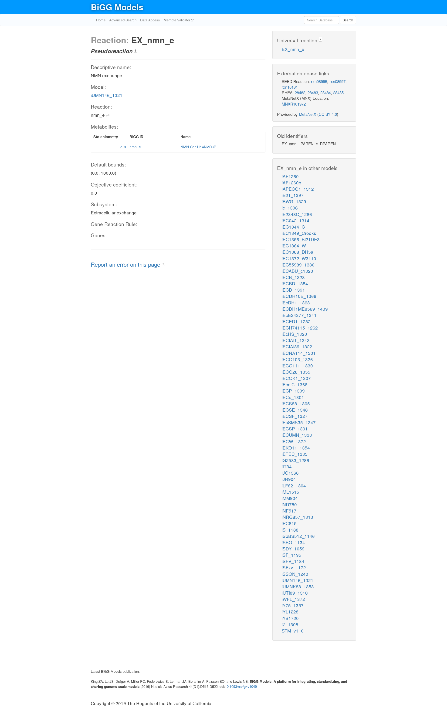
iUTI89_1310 (295, 592)
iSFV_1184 (293, 561)
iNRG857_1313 (297, 517)
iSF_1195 (291, 555)
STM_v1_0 (293, 630)
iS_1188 (290, 529)
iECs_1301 (293, 397)
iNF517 (289, 510)
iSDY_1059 (293, 548)
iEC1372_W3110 (299, 258)
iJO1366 (290, 473)
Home (100, 19)
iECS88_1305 (296, 403)
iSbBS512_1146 (298, 536)
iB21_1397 (293, 195)
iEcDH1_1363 (296, 302)
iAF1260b (291, 182)
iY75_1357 (293, 605)
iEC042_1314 (295, 220)
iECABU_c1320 (297, 271)
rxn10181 (290, 87)
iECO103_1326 (297, 359)
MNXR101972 (294, 104)
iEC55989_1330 (298, 264)
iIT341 (288, 466)
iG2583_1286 (295, 460)
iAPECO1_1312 (298, 189)
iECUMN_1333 (297, 435)
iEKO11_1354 (296, 447)
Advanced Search (122, 19)
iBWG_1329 (294, 201)
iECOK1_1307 (296, 378)
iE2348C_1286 (297, 214)
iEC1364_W (294, 245)
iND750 (289, 504)
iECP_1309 (293, 390)
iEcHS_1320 (294, 334)
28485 (338, 92)
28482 (300, 92)
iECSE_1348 (295, 409)
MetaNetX (307, 114)
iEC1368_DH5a (297, 252)
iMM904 (290, 498)
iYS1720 (290, 618)
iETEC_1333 (295, 454)
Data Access (150, 19)
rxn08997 (337, 81)
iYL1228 (290, 611)
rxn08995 (319, 81)
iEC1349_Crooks (299, 233)
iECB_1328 (293, 277)
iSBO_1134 (293, 542)
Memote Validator (177, 19)
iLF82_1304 (294, 485)
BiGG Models (117, 7)
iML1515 (290, 492)
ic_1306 (290, 207)
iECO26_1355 (296, 372)
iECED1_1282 (296, 321)
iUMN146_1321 (106, 95)
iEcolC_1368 (295, 384)
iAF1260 (290, 176)
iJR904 (289, 479)
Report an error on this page (126, 264)
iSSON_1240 (295, 574)
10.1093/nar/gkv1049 (241, 686)
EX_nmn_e (293, 49)
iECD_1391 (293, 289)
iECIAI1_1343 (296, 340)
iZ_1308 (290, 624)
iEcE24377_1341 (299, 315)
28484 (325, 92)
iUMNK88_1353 (298, 586)
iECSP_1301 (295, 428)
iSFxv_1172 (294, 567)
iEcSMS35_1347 (299, 422)
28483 (313, 92)
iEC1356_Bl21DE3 (301, 239)
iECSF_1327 (295, 416)
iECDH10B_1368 (299, 296)
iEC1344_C (293, 226)
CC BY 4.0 (328, 114)
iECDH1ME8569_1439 (305, 309)
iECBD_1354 (295, 283)
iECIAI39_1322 (297, 346)
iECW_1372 (294, 441)
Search (348, 20)
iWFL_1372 (293, 599)
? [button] (135, 50)
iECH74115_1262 (300, 327)
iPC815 (289, 523)
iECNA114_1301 (299, 353)
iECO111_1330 (297, 365)
